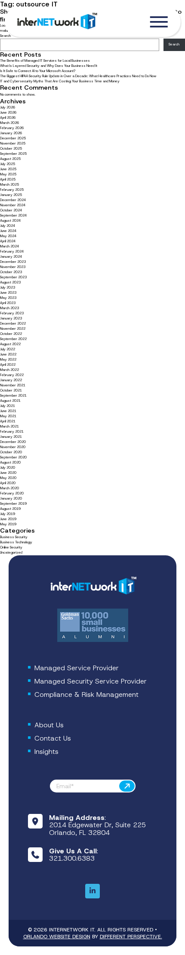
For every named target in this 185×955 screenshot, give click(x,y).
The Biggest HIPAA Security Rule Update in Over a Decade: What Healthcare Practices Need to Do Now (78, 76)
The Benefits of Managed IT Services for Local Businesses (45, 60)
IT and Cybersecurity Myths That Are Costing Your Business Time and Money (60, 81)
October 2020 (11, 452)
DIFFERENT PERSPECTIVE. (131, 936)
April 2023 (7, 303)
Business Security (14, 537)
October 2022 (11, 333)
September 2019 (13, 503)
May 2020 (8, 478)
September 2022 (13, 339)
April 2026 (7, 117)
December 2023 (13, 261)
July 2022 (7, 349)
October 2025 (11, 148)
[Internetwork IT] (92, 586)
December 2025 (13, 138)
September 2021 (13, 395)
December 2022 (13, 323)
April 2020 (7, 483)
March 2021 (9, 426)
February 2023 (12, 313)
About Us (49, 724)
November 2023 (12, 267)
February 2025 (12, 189)
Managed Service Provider (76, 667)
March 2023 (9, 308)
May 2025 (8, 174)
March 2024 (9, 246)
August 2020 (10, 462)
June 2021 (8, 411)
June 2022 (8, 354)
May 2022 (8, 359)
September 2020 (13, 457)
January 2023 (11, 318)
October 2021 (11, 390)
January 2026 (11, 133)
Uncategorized (11, 552)
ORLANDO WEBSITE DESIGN (56, 936)
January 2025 (11, 195)
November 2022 (12, 328)
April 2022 (7, 364)
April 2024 (7, 241)
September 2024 (13, 215)
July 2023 (7, 287)
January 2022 (11, 380)
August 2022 (10, 344)
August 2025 (10, 159)
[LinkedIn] (92, 891)
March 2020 (9, 488)
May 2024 (8, 236)
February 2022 (12, 375)
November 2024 (12, 205)
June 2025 (8, 169)
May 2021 (8, 416)
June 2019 (8, 519)
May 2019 (8, 524)
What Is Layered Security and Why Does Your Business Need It (48, 65)
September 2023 (13, 277)
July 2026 (7, 107)
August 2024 (10, 220)
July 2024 (7, 225)
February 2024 (12, 251)
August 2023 (10, 282)
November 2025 (12, 143)
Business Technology (16, 542)
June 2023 (8, 292)
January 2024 (11, 256)
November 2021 (12, 385)
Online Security (11, 547)
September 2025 (13, 153)
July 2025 (7, 164)
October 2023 (11, 272)
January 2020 (11, 498)
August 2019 (10, 508)
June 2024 (8, 231)
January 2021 (11, 436)
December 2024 (13, 200)
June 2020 (8, 472)
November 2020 (12, 447)
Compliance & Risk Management (86, 694)
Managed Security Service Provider (90, 681)
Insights (46, 751)
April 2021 (7, 421)
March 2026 (9, 123)
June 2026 (8, 112)
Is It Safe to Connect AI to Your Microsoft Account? (38, 71)
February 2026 (12, 128)
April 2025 (7, 179)
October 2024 (11, 210)
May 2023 (8, 297)
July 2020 (7, 467)
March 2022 (9, 370)
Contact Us (52, 738)
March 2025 (9, 184)
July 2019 (7, 514)
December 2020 (13, 442)
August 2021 (10, 400)
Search (174, 44)
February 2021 (12, 431)
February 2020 (12, 493)
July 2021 (7, 406)
